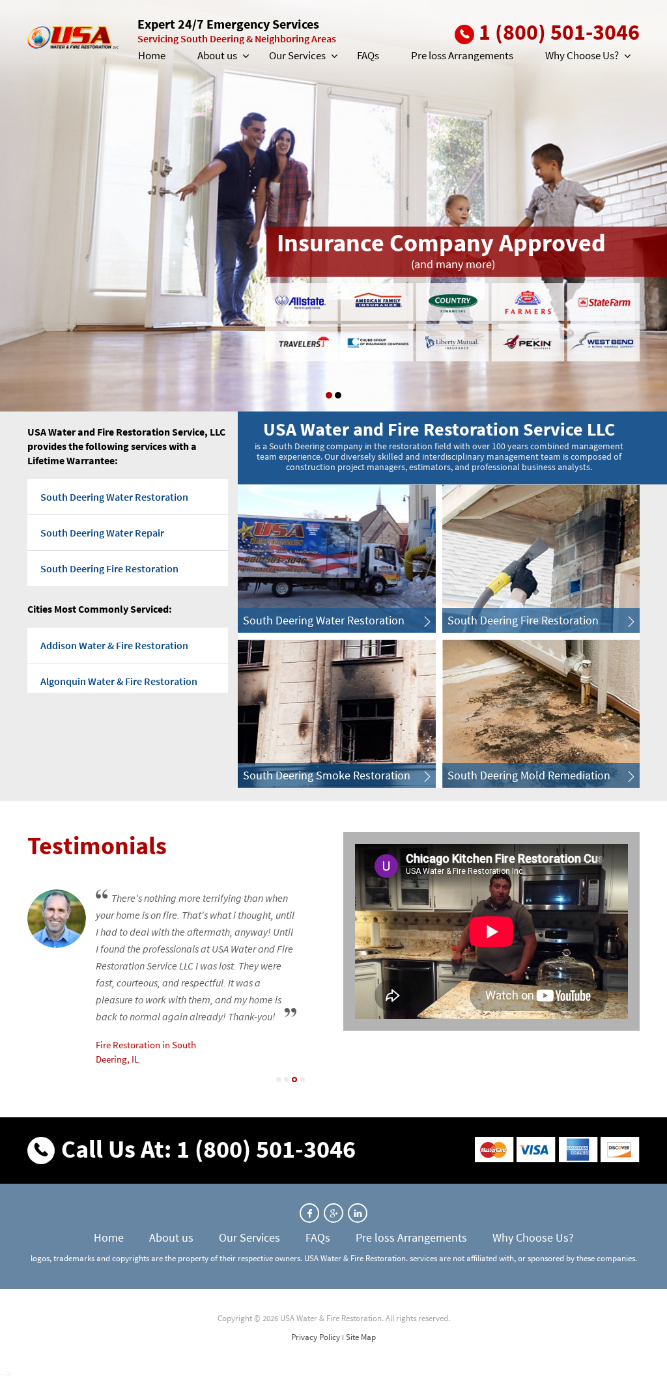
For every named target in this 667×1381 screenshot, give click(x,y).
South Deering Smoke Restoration (326, 775)
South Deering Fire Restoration (109, 568)
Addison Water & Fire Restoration (114, 645)
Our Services (297, 55)
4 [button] (302, 1079)
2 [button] (286, 1079)
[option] (333, 206)
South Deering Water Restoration (114, 496)
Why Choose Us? (582, 55)
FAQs (368, 55)
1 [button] (329, 395)
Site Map (361, 1337)
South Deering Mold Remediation (528, 775)
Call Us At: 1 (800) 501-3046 (208, 1149)
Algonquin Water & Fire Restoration (118, 681)
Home (151, 55)
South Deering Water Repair (102, 532)
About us (217, 55)
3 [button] (294, 1079)
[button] (244, 56)
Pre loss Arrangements (462, 55)
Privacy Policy (315, 1337)
